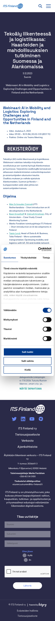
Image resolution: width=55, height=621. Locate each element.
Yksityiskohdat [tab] (28, 257)
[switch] (47, 319)
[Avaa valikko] (50, 6)
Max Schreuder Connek (21, 204)
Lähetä (27, 585)
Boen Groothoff (16, 214)
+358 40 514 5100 (27, 476)
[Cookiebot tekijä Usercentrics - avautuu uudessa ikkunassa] (38, 249)
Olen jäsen (27, 551)
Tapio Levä (14, 233)
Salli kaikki (27, 352)
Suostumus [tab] (10, 257)
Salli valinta (27, 360)
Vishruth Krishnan (35, 214)
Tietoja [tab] (46, 257)
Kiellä (28, 369)
